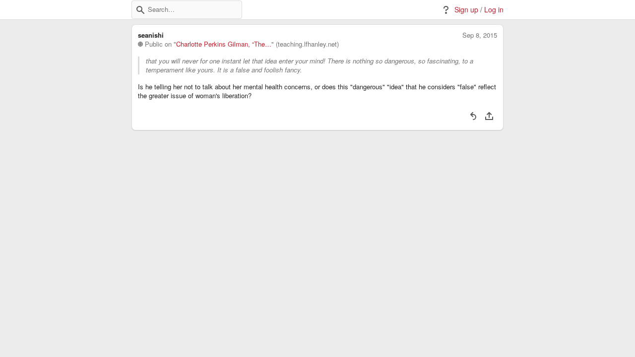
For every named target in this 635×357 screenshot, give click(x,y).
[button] (140, 10)
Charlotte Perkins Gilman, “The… (223, 44)
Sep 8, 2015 (479, 35)
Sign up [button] (466, 9)
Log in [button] (494, 9)
